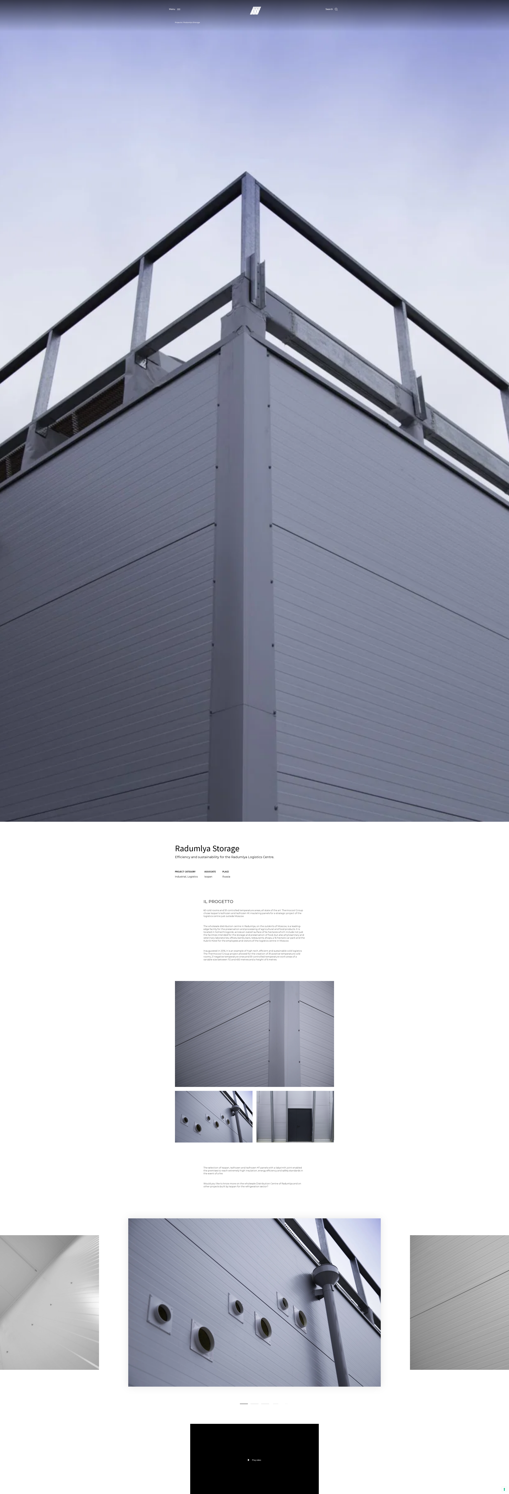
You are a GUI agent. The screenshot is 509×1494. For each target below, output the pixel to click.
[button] (174, 9)
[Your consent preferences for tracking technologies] (504, 1489)
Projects (178, 22)
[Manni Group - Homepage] (255, 11)
